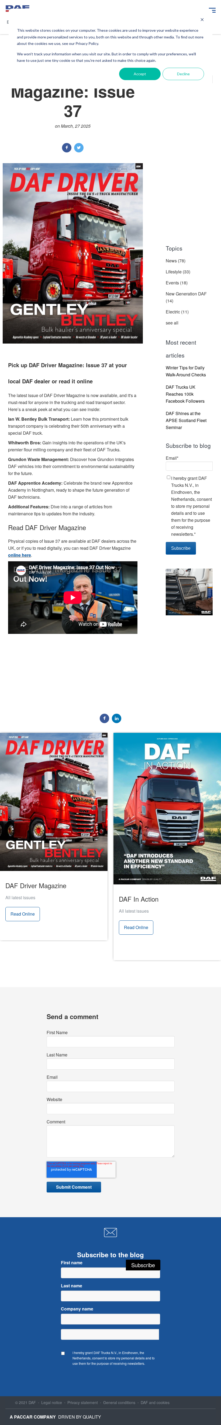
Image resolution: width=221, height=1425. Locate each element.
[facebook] (66, 147)
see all (172, 323)
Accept (140, 74)
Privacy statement (82, 1402)
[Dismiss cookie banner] (202, 20)
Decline (183, 74)
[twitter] (79, 147)
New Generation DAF (186, 297)
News (175, 261)
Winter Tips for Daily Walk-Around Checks (186, 371)
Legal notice (51, 1402)
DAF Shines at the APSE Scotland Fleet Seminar (186, 420)
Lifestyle (178, 272)
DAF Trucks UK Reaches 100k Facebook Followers (185, 394)
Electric (177, 312)
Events (177, 283)
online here (19, 555)
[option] (73, 646)
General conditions (119, 1402)
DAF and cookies (155, 1402)
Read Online (23, 914)
